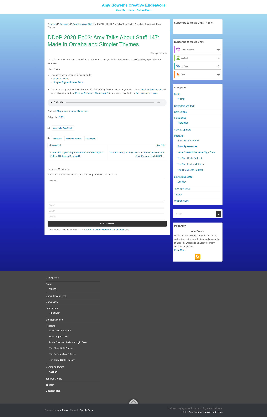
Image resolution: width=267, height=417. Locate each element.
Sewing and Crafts (183, 177)
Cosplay (181, 182)
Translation (182, 123)
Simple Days (86, 410)
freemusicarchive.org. (146, 93)
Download (83, 111)
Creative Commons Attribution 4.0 (91, 93)
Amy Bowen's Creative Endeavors (133, 5)
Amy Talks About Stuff (62, 128)
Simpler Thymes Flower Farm (68, 82)
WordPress (62, 410)
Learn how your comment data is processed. (108, 229)
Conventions (180, 112)
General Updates (182, 130)
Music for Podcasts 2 (150, 89)
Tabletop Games (182, 189)
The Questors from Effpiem (190, 164)
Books (177, 94)
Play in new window (66, 111)
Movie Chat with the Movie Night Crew (196, 152)
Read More (179, 250)
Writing (180, 99)
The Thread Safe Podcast (190, 170)
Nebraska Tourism (73, 138)
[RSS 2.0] (197, 257)
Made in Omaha (61, 78)
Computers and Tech (184, 106)
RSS (61, 117)
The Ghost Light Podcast (189, 158)
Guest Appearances (187, 146)
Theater (178, 195)
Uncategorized (181, 201)
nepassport (91, 138)
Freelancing (180, 118)
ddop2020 (57, 138)
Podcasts (178, 136)
